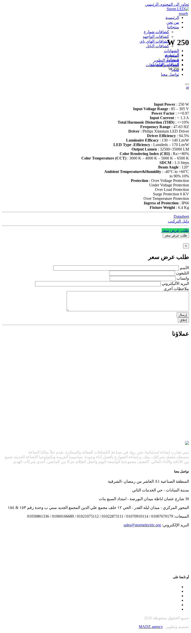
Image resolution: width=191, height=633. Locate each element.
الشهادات (171, 51)
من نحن (172, 22)
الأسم (184, 268)
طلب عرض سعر (175, 230)
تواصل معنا (170, 74)
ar (184, 13)
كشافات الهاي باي (154, 41)
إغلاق (183, 320)
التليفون (182, 273)
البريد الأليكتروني (175, 283)
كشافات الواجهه (156, 36)
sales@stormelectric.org (142, 525)
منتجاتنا (173, 27)
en (181, 13)
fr (187, 13)
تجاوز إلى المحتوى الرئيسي (167, 4)
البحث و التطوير (166, 60)
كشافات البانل (157, 46)
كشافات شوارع (156, 32)
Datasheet (181, 216)
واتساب (183, 278)
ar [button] (187, 87)
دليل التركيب (178, 221)
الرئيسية (172, 17)
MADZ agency (151, 627)
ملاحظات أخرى (176, 289)
